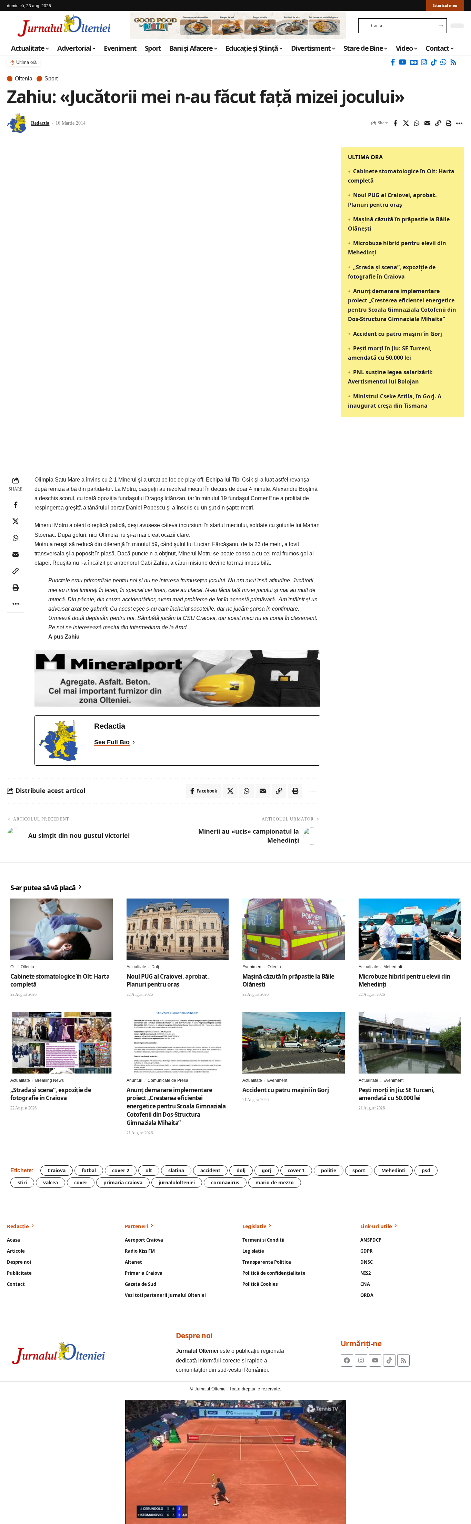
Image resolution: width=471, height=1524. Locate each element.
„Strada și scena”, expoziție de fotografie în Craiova (50, 1094)
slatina (176, 1170)
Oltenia (23, 78)
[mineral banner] (177, 678)
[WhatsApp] (443, 62)
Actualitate (136, 966)
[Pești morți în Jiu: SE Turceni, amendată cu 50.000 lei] (410, 1043)
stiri (22, 1182)
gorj (266, 1170)
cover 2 (120, 1170)
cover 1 (296, 1170)
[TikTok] (434, 62)
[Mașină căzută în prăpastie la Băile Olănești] (293, 929)
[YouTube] (402, 62)
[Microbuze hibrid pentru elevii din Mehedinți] (410, 929)
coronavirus (225, 1182)
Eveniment (252, 966)
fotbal (89, 1170)
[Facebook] (393, 62)
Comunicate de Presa (168, 1080)
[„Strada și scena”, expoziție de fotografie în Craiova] (61, 1043)
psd (426, 1170)
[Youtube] (375, 1360)
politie (328, 1170)
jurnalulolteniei (177, 1182)
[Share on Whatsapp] (416, 123)
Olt (13, 966)
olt (149, 1170)
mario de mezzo (274, 1182)
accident (210, 1170)
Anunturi (134, 1080)
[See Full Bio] (134, 742)
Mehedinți (392, 966)
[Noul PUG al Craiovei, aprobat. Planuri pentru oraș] (178, 929)
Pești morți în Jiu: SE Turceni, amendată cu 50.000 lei (397, 1094)
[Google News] (413, 62)
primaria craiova (122, 1182)
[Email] (427, 123)
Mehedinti (393, 1170)
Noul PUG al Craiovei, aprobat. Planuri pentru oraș (168, 980)
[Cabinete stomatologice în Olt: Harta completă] (61, 929)
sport (358, 1170)
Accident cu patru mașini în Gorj (397, 333)
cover (80, 1182)
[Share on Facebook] (395, 123)
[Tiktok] (389, 1360)
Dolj (155, 966)
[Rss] (453, 62)
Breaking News (49, 1080)
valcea (50, 1182)
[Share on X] (406, 123)
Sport (51, 78)
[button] (438, 123)
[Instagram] (424, 62)
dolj (241, 1170)
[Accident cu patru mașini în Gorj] (293, 1043)
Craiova (57, 1170)
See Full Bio (112, 742)
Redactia (40, 123)
